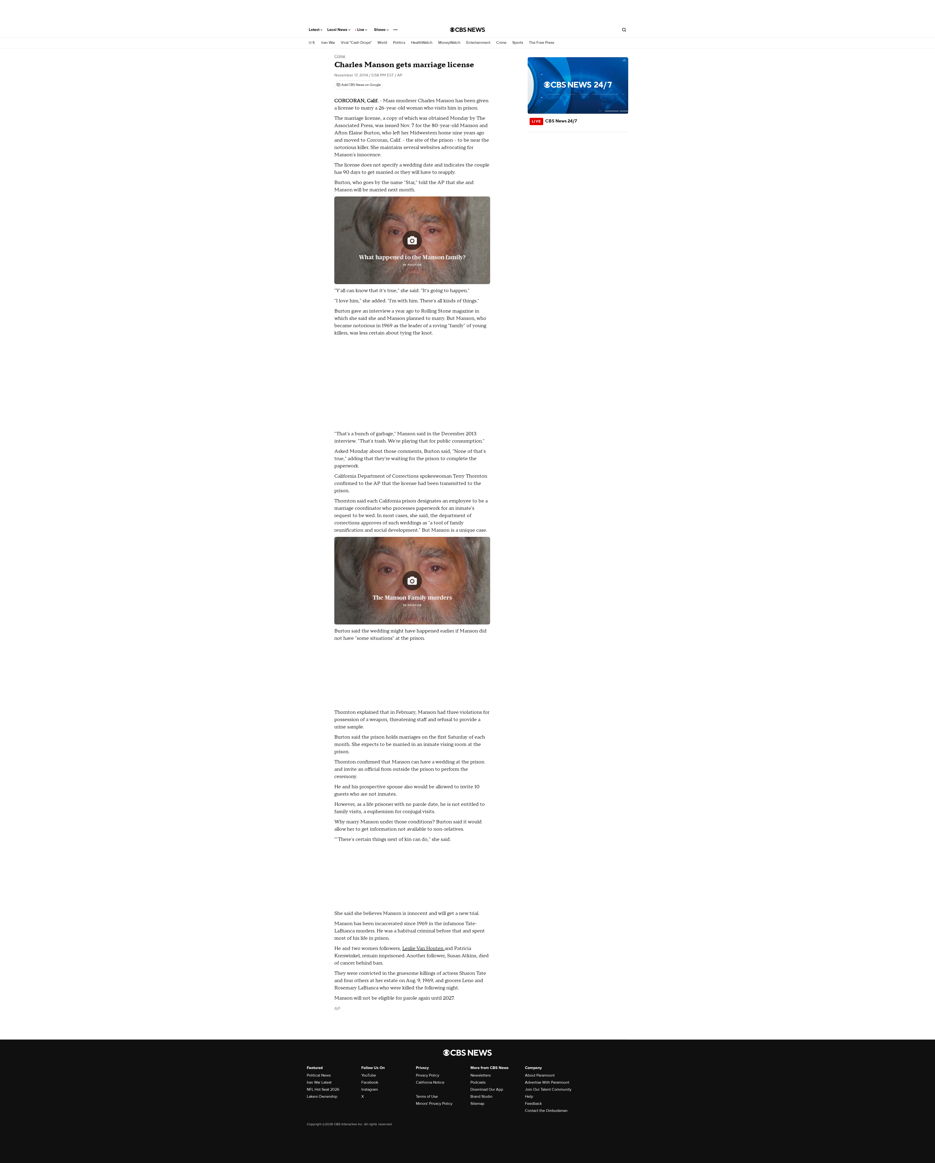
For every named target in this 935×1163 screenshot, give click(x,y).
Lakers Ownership (322, 1096)
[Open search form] (624, 30)
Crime (501, 42)
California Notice (430, 1082)
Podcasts (478, 1082)
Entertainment (478, 42)
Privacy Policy (427, 1075)
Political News (319, 1075)
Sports (517, 42)
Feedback (533, 1104)
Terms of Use (427, 1096)
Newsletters (480, 1075)
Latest (314, 30)
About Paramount (540, 1075)
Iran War (328, 42)
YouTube (368, 1075)
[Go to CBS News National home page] (467, 29)
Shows (380, 30)
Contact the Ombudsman (546, 1111)
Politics (399, 42)
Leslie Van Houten (423, 948)
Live (361, 29)
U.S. (312, 42)
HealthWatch (421, 42)
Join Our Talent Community (548, 1089)
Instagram (369, 1089)
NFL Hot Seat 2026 (323, 1089)
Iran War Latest (319, 1082)
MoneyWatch (449, 42)
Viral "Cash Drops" (356, 42)
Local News (337, 30)
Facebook (369, 1082)
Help (529, 1096)
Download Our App (486, 1089)
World (382, 42)
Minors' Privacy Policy (434, 1104)
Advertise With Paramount (547, 1082)
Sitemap (477, 1104)
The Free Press (541, 42)
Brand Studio (481, 1096)
